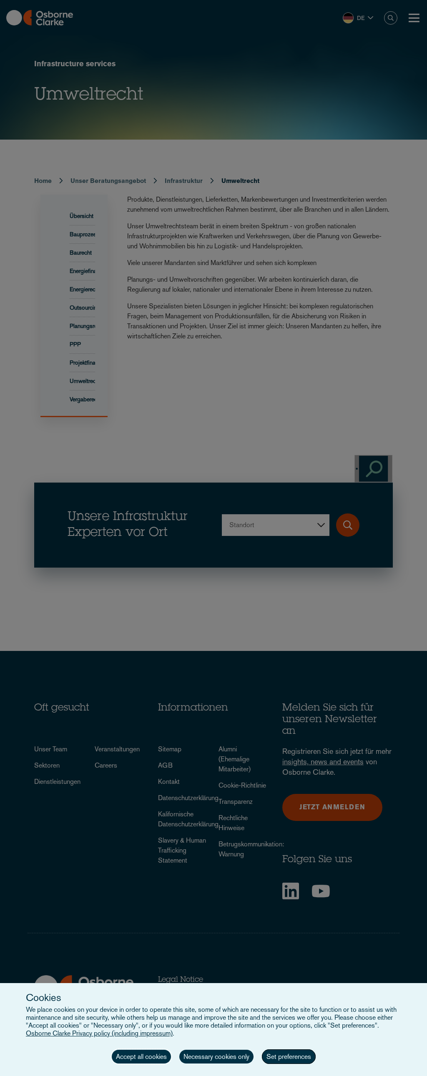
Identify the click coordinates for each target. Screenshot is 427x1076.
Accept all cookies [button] (141, 1057)
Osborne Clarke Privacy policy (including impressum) (99, 1033)
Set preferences (288, 1057)
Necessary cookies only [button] (216, 1057)
